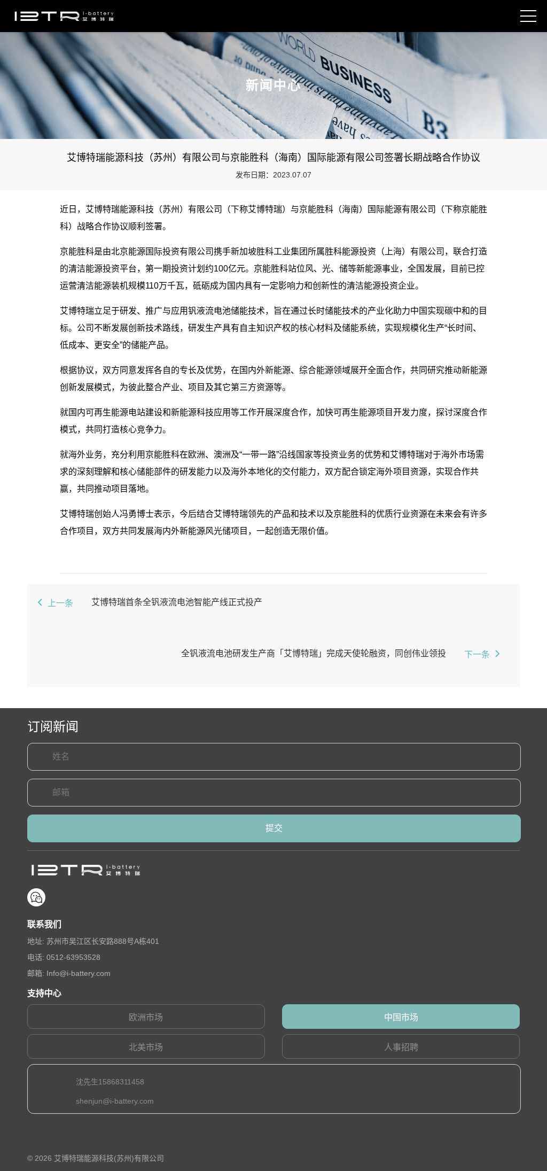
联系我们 (44, 924)
